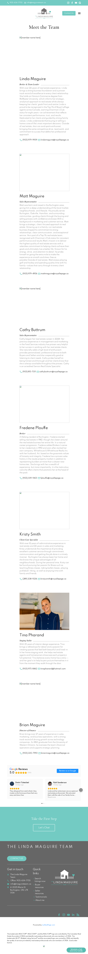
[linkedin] (74, 916)
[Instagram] (64, 916)
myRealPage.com (48, 925)
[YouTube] (69, 916)
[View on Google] (12, 784)
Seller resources (39, 892)
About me (39, 900)
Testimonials (41, 897)
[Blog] (79, 916)
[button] (14, 3)
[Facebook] (60, 916)
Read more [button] (52, 797)
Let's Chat (44, 828)
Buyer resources (39, 886)
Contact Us (69, 13)
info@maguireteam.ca (36, 3)
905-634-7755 (16, 3)
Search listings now (40, 880)
